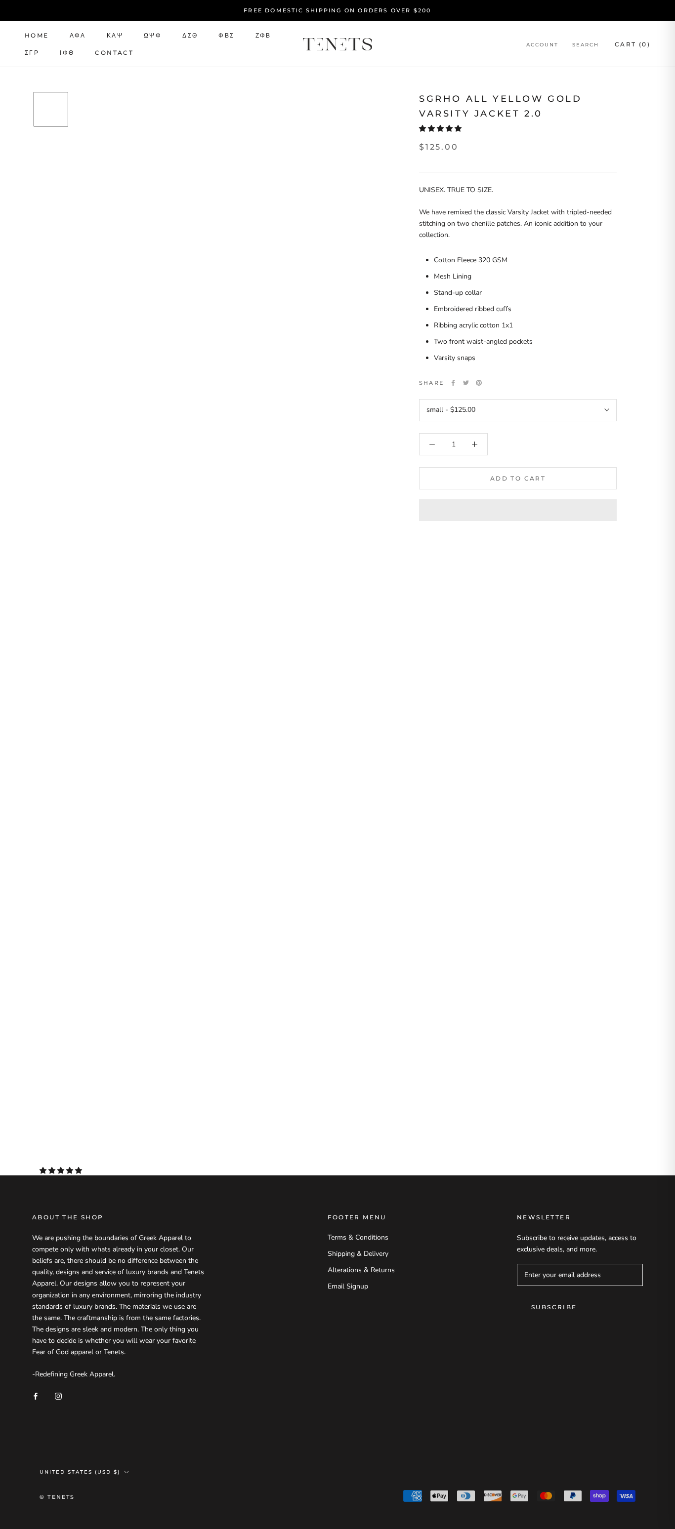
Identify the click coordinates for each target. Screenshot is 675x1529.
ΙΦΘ (67, 52)
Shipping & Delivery (358, 1253)
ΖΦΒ (263, 35)
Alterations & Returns (361, 1270)
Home (37, 35)
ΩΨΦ (153, 35)
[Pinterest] (479, 383)
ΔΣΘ (190, 35)
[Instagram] (58, 1396)
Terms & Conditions (358, 1237)
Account (542, 44)
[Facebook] (453, 383)
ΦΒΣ (226, 35)
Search (585, 44)
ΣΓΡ (32, 52)
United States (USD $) (80, 1472)
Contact (114, 52)
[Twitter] (466, 383)
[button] (441, 128)
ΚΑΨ (115, 35)
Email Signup (348, 1286)
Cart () (632, 44)
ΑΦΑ (78, 35)
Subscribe (554, 1307)
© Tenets (57, 1496)
